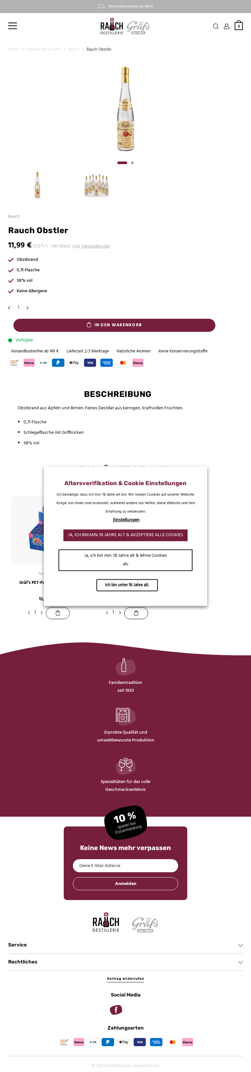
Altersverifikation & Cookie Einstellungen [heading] (125, 483)
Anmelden (125, 884)
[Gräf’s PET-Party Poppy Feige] (58, 613)
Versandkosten (95, 246)
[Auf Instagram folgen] (135, 1010)
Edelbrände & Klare (43, 49)
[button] (12, 26)
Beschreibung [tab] (118, 394)
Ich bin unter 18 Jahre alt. (127, 585)
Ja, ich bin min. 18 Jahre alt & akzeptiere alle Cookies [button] (125, 535)
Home (13, 49)
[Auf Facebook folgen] (116, 1010)
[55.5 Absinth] (136, 613)
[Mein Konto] (226, 26)
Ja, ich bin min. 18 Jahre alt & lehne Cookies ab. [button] (125, 560)
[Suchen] (216, 26)
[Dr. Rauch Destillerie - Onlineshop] (112, 26)
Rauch (73, 49)
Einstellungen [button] (126, 520)
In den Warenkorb (118, 325)
